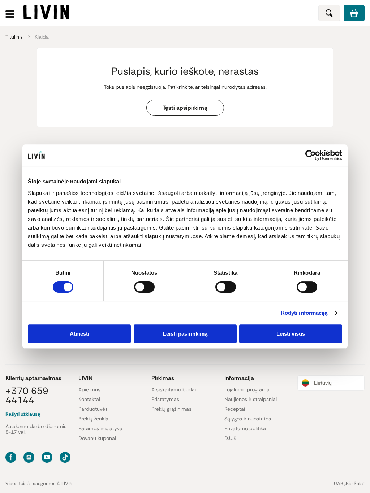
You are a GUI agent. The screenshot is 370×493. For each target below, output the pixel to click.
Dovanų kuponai (97, 438)
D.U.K (230, 438)
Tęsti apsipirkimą (185, 108)
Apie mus (89, 389)
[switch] (144, 287)
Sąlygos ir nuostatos (247, 418)
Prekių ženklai (93, 418)
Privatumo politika (245, 428)
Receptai (234, 409)
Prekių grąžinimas (171, 409)
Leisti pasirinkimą (185, 334)
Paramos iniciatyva (100, 428)
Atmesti (79, 334)
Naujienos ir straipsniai (250, 399)
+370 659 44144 (26, 395)
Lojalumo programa (247, 389)
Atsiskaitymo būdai (173, 389)
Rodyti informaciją (304, 313)
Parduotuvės (93, 409)
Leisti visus (290, 334)
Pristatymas (165, 399)
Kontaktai (89, 399)
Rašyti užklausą (22, 414)
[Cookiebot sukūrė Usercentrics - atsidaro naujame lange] (310, 155)
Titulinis (14, 37)
